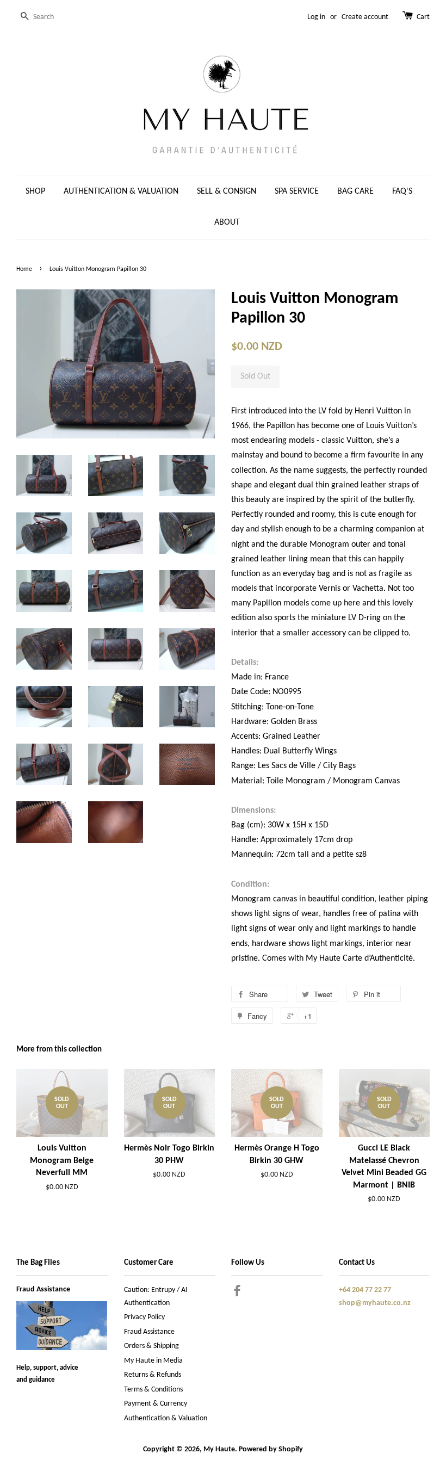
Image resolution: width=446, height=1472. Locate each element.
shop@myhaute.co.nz (375, 1303)
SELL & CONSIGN (226, 191)
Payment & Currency (155, 1403)
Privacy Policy (144, 1317)
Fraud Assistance (43, 1289)
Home (24, 269)
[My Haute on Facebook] (237, 1293)
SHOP (35, 191)
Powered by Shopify (271, 1449)
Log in (316, 17)
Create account (365, 17)
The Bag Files (38, 1263)
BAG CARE (355, 191)
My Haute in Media (153, 1360)
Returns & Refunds (152, 1374)
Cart (423, 17)
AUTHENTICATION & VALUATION (121, 191)
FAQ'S (402, 191)
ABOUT (227, 222)
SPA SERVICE (297, 191)
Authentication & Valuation (165, 1418)
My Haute (219, 1449)
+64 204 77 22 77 (365, 1290)
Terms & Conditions (153, 1389)
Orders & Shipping (151, 1346)
